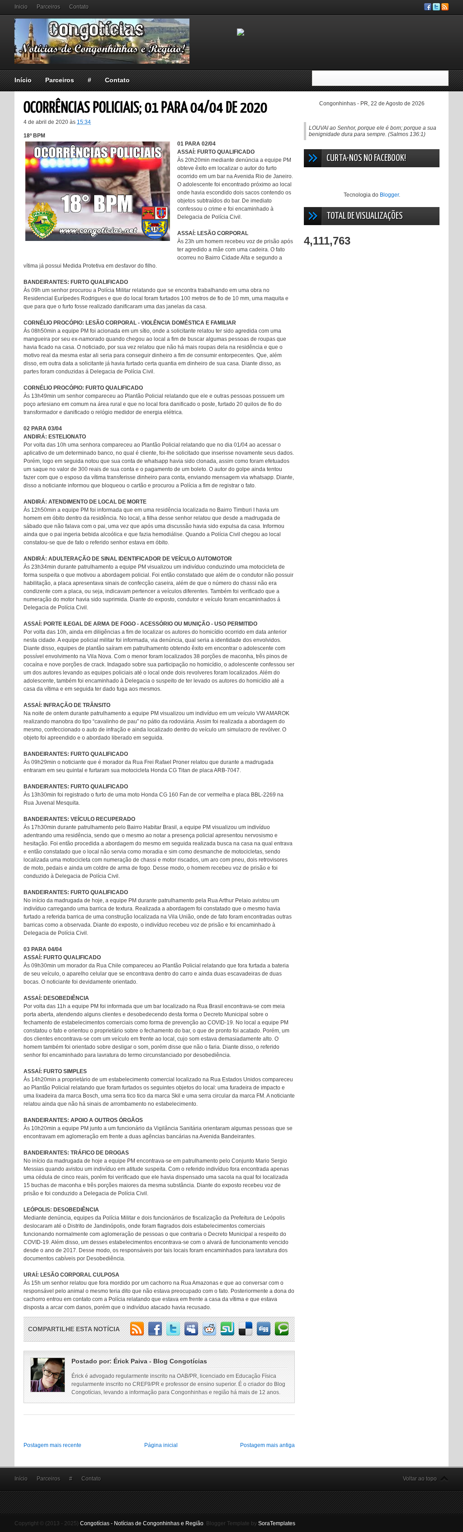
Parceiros (48, 7)
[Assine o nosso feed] (445, 8)
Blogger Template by (250, 1523)
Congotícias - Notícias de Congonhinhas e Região (141, 1523)
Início (23, 80)
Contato (79, 7)
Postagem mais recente (52, 1445)
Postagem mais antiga (267, 1445)
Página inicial (161, 1445)
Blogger (389, 195)
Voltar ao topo (420, 1478)
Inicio (21, 7)
